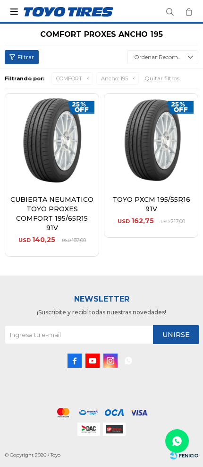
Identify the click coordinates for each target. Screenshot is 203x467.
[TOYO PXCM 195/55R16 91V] (151, 140)
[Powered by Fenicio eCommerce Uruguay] (184, 455)
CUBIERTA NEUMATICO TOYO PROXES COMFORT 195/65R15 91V (51, 213)
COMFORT (69, 78)
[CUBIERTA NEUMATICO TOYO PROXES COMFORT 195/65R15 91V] (52, 140)
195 (114, 78)
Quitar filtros (161, 78)
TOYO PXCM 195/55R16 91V (151, 204)
